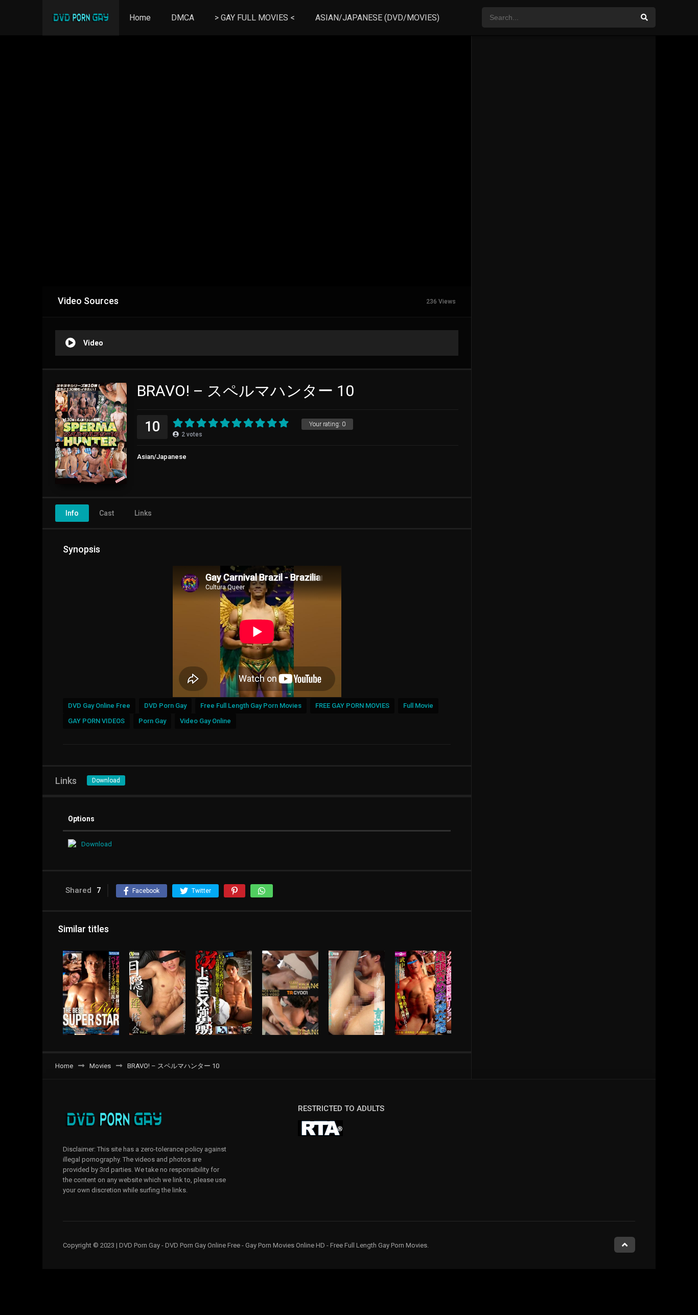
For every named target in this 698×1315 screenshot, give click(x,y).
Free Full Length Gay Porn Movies (250, 705)
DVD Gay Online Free (99, 705)
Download (106, 780)
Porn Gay (152, 721)
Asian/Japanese (162, 456)
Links (143, 513)
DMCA (182, 17)
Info (72, 513)
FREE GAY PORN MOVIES (352, 705)
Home (140, 17)
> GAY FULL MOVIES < (255, 17)
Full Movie (418, 705)
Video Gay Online (205, 721)
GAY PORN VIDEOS (96, 721)
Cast (106, 513)
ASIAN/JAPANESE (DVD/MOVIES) (377, 17)
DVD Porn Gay (165, 705)
